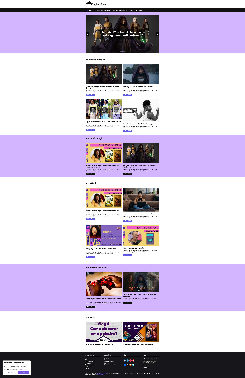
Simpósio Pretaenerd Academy (121, 10)
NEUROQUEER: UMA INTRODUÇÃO (133, 248)
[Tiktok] (133, 364)
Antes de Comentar (109, 361)
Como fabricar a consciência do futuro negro (138, 124)
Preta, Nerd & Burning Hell (102, 373)
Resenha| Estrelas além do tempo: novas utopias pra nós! (103, 122)
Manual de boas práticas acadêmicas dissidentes (139, 214)
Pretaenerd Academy (106, 10)
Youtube (90, 317)
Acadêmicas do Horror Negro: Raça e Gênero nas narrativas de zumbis (102, 166)
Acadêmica (92, 183)
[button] (144, 10)
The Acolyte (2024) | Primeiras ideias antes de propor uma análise (140, 295)
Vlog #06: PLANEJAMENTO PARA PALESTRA (100, 344)
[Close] (29, 361)
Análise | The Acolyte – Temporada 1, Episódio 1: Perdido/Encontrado (138, 87)
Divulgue (106, 358)
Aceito (23, 372)
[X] (127, 360)
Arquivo (141, 10)
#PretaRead (97, 10)
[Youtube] (133, 360)
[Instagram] (130, 360)
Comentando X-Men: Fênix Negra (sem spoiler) (138, 344)
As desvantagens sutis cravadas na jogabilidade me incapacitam (103, 299)
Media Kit (106, 363)
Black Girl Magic (94, 138)
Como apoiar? (133, 10)
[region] (17, 368)
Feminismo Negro (95, 59)
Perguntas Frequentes (90, 364)
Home (86, 10)
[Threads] (127, 364)
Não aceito (10, 372)
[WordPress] (130, 364)
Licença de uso (107, 359)
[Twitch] (125, 364)
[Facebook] (125, 360)
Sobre (90, 10)
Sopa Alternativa (100, 374)
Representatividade (96, 267)
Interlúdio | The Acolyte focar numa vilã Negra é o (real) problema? (122, 33)
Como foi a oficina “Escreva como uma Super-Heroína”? (101, 249)
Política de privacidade (22, 369)
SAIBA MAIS (145, 367)
